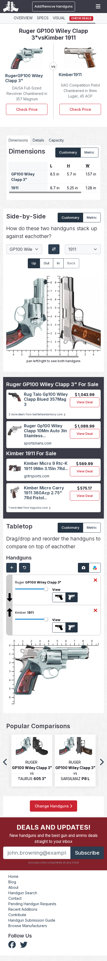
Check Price (27, 109)
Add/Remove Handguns (54, 6)
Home (13, 876)
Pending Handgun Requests (32, 904)
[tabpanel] (53, 171)
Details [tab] (38, 140)
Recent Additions (22, 909)
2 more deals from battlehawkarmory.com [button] (36, 414)
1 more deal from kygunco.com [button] (29, 507)
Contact (15, 898)
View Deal (85, 402)
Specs (43, 18)
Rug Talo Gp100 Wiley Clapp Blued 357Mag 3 (46, 399)
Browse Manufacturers (27, 925)
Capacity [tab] (56, 140)
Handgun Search (22, 893)
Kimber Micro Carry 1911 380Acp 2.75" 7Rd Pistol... (44, 492)
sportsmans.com (37, 443)
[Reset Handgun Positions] (24, 568)
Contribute (17, 915)
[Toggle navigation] (98, 6)
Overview (23, 18)
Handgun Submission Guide (31, 920)
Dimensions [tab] (18, 140)
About (13, 887)
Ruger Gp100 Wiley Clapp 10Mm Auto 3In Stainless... (45, 430)
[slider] (46, 589)
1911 (14, 188)
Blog (12, 882)
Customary (68, 152)
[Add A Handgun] (11, 568)
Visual (59, 18)
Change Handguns (52, 806)
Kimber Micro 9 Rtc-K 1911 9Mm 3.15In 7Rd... (46, 466)
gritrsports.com (36, 476)
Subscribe (87, 853)
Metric (89, 152)
